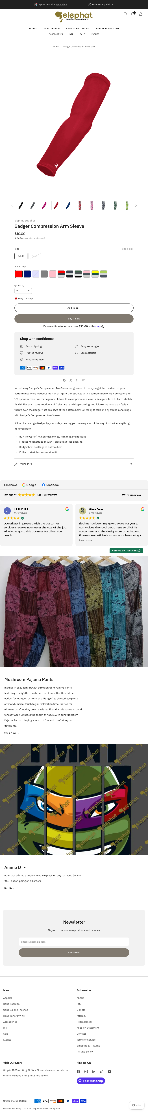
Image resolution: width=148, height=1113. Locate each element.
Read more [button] (86, 540)
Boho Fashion (52, 28)
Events (95, 34)
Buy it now (74, 318)
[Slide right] (136, 205)
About (80, 997)
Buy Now (9, 888)
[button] (30, 485)
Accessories (56, 34)
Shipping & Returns (88, 1045)
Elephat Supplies (25, 220)
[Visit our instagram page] (86, 1071)
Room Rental (84, 1021)
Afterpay (81, 1015)
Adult (21, 256)
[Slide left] (12, 205)
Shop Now (10, 732)
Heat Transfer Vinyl (107, 28)
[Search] (125, 14)
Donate (81, 1009)
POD (79, 1003)
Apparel (33, 28)
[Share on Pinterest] (77, 380)
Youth (35, 256)
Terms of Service (86, 1039)
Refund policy (85, 1051)
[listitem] (50, 4)
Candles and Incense (78, 28)
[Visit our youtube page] (109, 1071)
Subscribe (74, 952)
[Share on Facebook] (64, 380)
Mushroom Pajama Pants (57, 687)
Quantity (19, 285)
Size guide (127, 249)
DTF (71, 34)
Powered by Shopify (12, 1108)
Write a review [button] (131, 495)
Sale (82, 34)
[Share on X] (71, 380)
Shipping (18, 238)
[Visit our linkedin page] (94, 1071)
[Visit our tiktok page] (102, 1071)
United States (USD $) (15, 1100)
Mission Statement (88, 1027)
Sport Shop (61, 4)
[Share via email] (84, 380)
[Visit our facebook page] (78, 1071)
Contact (81, 1033)
